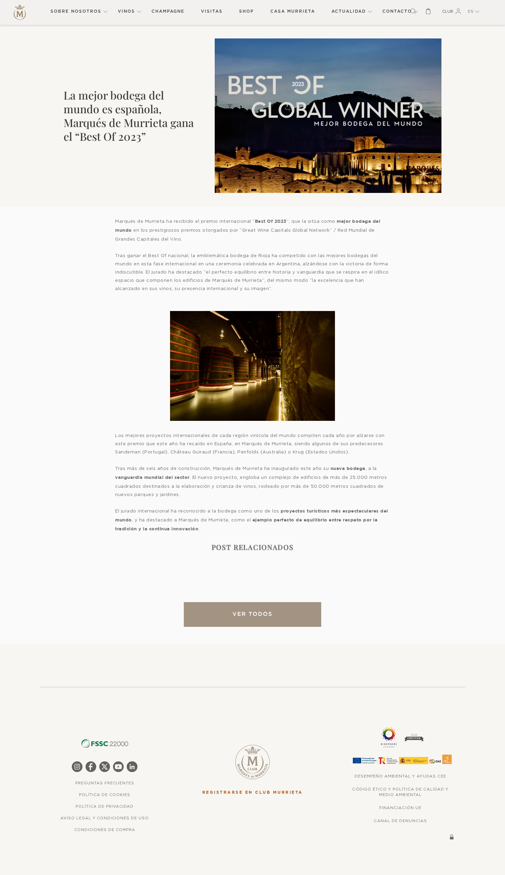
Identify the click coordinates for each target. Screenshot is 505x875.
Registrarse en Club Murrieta (252, 792)
